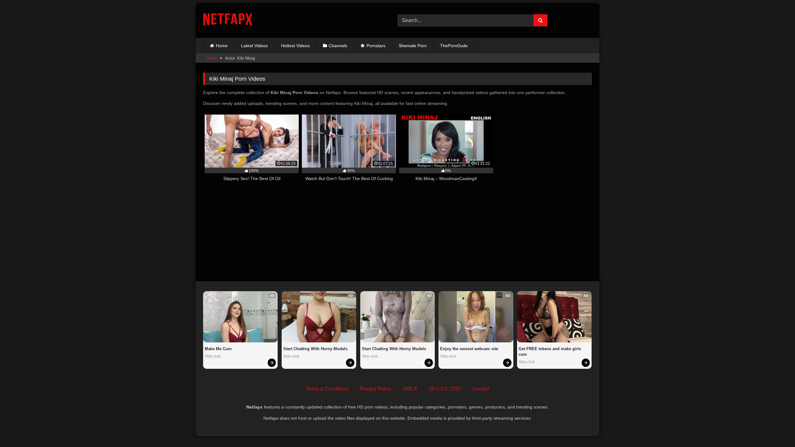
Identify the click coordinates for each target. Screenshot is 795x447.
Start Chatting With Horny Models (315, 348)
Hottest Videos (295, 45)
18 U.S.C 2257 (445, 388)
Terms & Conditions (327, 388)
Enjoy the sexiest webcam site (469, 348)
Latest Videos (254, 45)
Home (222, 45)
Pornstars (375, 45)
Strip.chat (212, 356)
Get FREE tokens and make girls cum (550, 351)
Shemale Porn (413, 45)
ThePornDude (454, 45)
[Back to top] (776, 428)
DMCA (409, 388)
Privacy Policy (375, 388)
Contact (480, 388)
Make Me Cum (218, 348)
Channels (338, 45)
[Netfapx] (227, 20)
